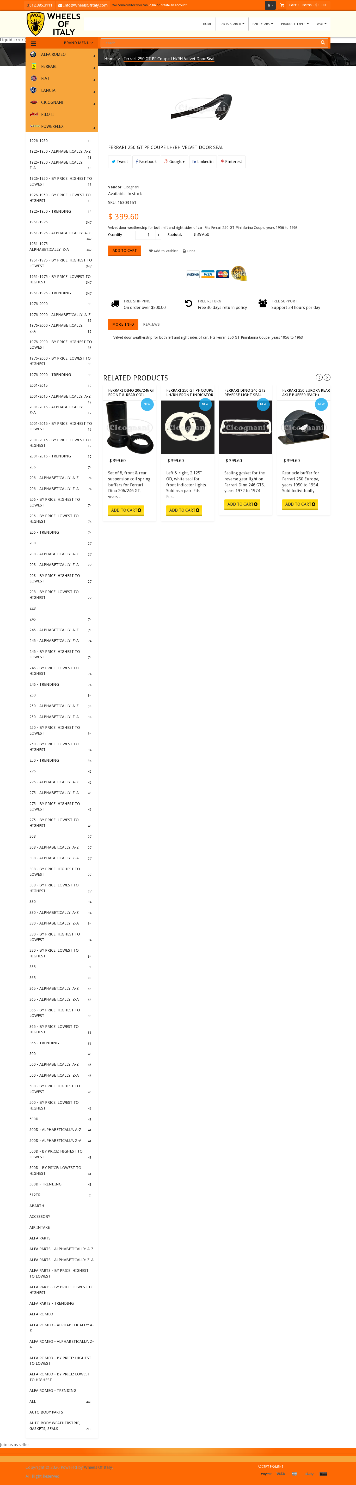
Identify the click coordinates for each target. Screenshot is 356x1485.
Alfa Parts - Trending (51, 1303)
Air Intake (39, 1227)
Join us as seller (14, 1444)
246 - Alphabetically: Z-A (60, 640)
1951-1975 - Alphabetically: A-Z (60, 234)
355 (60, 966)
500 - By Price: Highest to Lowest (60, 1089)
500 (60, 1053)
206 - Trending (60, 532)
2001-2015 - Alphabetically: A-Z (60, 398)
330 (60, 901)
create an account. (174, 5)
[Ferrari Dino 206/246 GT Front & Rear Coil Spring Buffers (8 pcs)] (129, 427)
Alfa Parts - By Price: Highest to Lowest (59, 1273)
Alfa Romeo (41, 1314)
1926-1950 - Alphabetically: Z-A (60, 165)
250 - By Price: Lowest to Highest (60, 747)
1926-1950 (60, 140)
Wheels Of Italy (98, 1467)
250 (60, 695)
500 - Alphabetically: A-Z (60, 1064)
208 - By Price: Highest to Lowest (60, 578)
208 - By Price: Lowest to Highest (60, 594)
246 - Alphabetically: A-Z (60, 630)
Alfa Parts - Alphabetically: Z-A (61, 1259)
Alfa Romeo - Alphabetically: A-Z (61, 1328)
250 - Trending (60, 760)
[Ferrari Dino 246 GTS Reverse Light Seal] (246, 427)
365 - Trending (60, 1043)
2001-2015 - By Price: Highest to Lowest (60, 426)
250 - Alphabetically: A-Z (60, 705)
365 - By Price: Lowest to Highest (60, 1029)
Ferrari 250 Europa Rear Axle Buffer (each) (306, 392)
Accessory (39, 1216)
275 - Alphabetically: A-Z (60, 782)
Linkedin (204, 161)
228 (32, 608)
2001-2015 (60, 385)
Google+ (176, 161)
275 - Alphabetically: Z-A (60, 792)
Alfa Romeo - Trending (52, 1390)
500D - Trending (60, 1184)
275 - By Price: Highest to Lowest (60, 806)
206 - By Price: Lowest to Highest (60, 519)
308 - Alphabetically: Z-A (60, 858)
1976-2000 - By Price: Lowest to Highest (60, 361)
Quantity (115, 234)
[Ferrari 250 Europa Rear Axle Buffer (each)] (303, 427)
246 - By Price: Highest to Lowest (60, 654)
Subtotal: (175, 234)
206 (60, 467)
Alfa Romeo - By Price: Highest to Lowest (60, 1361)
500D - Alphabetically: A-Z (60, 1129)
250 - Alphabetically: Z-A (60, 716)
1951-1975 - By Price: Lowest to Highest (60, 279)
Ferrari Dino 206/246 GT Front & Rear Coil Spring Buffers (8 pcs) (131, 392)
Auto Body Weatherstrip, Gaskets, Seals (60, 1426)
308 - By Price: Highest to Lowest (60, 872)
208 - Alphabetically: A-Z (60, 554)
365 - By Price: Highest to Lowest (60, 1013)
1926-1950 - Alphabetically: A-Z (60, 153)
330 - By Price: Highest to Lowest (60, 937)
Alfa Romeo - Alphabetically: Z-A (61, 1344)
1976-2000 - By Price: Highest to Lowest (60, 344)
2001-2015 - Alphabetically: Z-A (60, 410)
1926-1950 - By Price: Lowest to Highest (60, 198)
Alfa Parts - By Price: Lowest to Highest (61, 1290)
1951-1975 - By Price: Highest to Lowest (60, 263)
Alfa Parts (40, 1238)
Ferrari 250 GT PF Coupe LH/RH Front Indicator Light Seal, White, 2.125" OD (190, 392)
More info (123, 324)
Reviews (151, 324)
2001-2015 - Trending (60, 456)
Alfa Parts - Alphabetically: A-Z (61, 1249)
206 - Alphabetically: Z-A (60, 488)
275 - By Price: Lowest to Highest (60, 823)
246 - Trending (60, 684)
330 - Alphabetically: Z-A (60, 923)
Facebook (147, 161)
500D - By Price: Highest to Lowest (60, 1154)
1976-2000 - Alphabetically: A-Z (60, 316)
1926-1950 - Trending (60, 211)
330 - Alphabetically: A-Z (60, 912)
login (152, 5)
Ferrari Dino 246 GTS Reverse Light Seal (245, 392)
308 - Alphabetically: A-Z (60, 847)
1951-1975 (60, 222)
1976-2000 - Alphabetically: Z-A (60, 328)
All (60, 1401)
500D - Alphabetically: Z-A (60, 1140)
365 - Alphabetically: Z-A (60, 999)
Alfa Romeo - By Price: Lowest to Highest (59, 1377)
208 (60, 543)
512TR (60, 1194)
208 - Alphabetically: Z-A (60, 564)
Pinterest (233, 161)
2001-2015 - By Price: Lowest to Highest (60, 443)
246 (60, 619)
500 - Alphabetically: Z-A (60, 1075)
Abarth (36, 1205)
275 (60, 771)
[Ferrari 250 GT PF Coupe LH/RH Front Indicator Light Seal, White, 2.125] (187, 427)
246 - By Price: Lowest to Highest (60, 671)
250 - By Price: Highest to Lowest (60, 730)
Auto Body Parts (46, 1412)
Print (190, 251)
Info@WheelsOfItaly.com (85, 5)
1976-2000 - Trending (60, 374)
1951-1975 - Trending (60, 293)
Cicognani (131, 187)
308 (60, 836)
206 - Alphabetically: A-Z (60, 477)
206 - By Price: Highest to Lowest (60, 502)
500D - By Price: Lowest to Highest (60, 1170)
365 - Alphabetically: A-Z (60, 988)
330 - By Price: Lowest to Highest (60, 953)
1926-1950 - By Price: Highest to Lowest (60, 181)
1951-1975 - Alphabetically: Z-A (60, 246)
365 (60, 977)
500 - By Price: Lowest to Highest (60, 1105)
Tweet (121, 161)
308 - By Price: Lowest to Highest (60, 888)
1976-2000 (60, 303)
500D (60, 1119)
